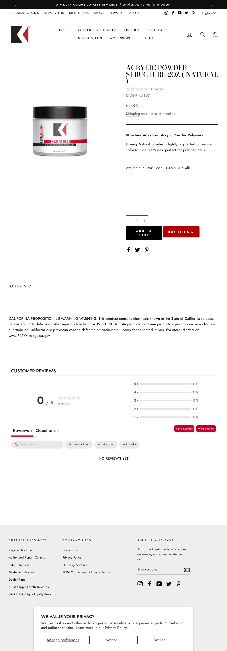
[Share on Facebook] (128, 249)
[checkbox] (129, 445)
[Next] (212, 5)
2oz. (150, 167)
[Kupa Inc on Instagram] (140, 583)
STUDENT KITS (79, 13)
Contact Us (70, 550)
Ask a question (184, 429)
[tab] (47, 431)
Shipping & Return (75, 565)
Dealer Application (22, 572)
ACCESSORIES (122, 38)
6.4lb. (186, 167)
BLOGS (99, 13)
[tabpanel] (113, 473)
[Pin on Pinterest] (146, 249)
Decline (160, 639)
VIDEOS (134, 13)
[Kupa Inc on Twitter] (169, 583)
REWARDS (116, 13)
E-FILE (64, 30)
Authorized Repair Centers (27, 557)
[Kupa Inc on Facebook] (149, 583)
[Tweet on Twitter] (137, 249)
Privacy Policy (72, 557)
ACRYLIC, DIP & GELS (97, 30)
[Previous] (15, 5)
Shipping (133, 113)
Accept (111, 639)
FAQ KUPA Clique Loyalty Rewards (32, 594)
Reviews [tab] (22, 430)
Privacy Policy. (116, 627)
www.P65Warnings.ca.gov (29, 335)
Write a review (206, 429)
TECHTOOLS (157, 30)
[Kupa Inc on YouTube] (159, 583)
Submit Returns (19, 565)
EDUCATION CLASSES (24, 13)
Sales (148, 38)
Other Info (20, 286)
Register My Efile (20, 550)
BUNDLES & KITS (88, 38)
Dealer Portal (17, 579)
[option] (113, 4)
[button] (166, 384)
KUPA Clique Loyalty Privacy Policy (86, 572)
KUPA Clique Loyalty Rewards (29, 587)
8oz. (159, 167)
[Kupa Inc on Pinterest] (178, 583)
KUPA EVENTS (54, 13)
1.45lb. (171, 167)
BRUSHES (131, 30)
